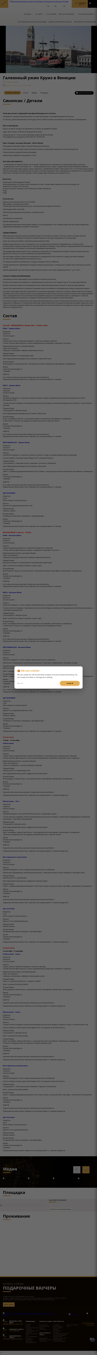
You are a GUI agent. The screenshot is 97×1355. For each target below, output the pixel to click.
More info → (21, 683)
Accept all (70, 683)
